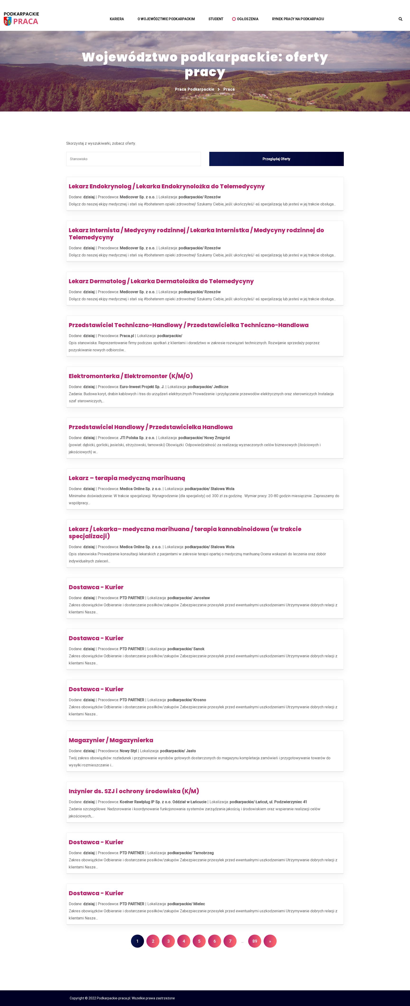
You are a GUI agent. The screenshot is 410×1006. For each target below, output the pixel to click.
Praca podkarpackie (194, 89)
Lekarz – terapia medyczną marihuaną (127, 478)
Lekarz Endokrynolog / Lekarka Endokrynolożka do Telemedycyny (167, 186)
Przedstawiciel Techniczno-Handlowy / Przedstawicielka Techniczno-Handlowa (189, 325)
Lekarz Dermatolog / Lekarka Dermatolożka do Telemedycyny (161, 281)
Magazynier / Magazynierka (111, 740)
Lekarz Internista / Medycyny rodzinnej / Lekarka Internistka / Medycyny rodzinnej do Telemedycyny (196, 233)
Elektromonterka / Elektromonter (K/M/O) (131, 376)
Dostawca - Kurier (96, 587)
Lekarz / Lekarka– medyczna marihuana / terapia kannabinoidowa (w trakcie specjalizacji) (185, 532)
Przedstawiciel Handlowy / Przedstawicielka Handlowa (151, 427)
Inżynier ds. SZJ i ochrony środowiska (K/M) (134, 791)
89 (254, 941)
